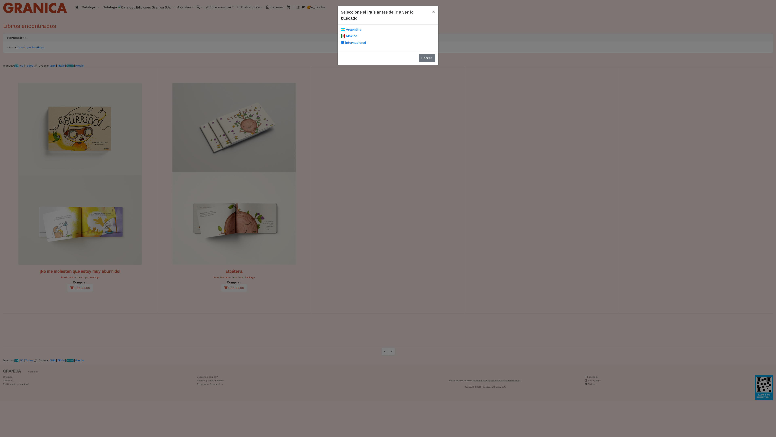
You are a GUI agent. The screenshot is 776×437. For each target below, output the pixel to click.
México (351, 36)
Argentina (353, 29)
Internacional (355, 43)
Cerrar (426, 58)
